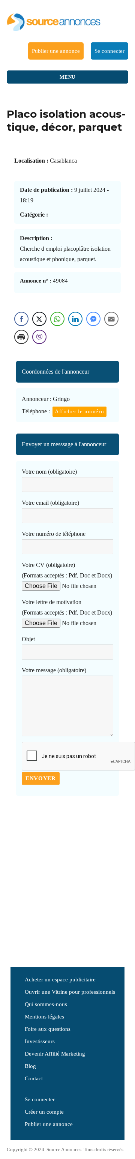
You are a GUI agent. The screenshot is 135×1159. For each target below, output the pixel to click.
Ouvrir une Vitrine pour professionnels (70, 992)
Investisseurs (40, 1041)
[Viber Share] (39, 337)
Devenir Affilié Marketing (55, 1054)
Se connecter (109, 51)
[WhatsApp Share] (57, 319)
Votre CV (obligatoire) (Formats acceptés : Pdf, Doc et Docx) (67, 570)
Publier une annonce (56, 51)
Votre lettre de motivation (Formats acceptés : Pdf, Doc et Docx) (67, 607)
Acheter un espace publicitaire (60, 980)
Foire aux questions (47, 1029)
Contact (34, 1078)
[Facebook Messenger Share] (93, 319)
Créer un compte (44, 1112)
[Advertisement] (67, 878)
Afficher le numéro (79, 411)
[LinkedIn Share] (75, 319)
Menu (67, 77)
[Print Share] (21, 337)
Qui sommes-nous (46, 1004)
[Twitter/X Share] (39, 319)
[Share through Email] (111, 319)
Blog (30, 1066)
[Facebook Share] (21, 319)
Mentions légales (44, 1017)
